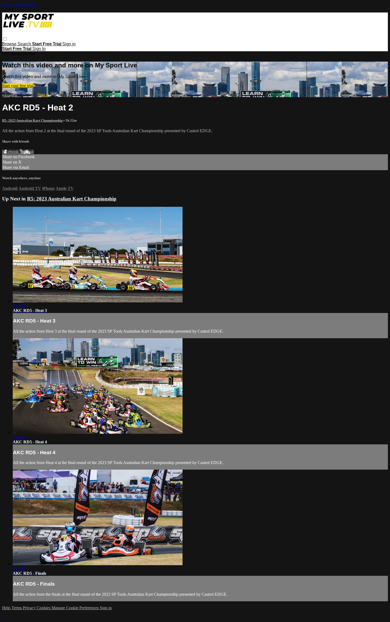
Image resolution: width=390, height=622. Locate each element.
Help (6, 608)
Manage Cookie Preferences (75, 608)
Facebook (11, 151)
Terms (17, 608)
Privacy (30, 608)
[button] (5, 39)
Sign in (69, 44)
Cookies (44, 608)
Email (29, 151)
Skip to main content (19, 4)
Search (25, 44)
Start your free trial (17, 85)
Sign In (39, 48)
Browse (10, 44)
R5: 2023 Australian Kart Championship (32, 120)
